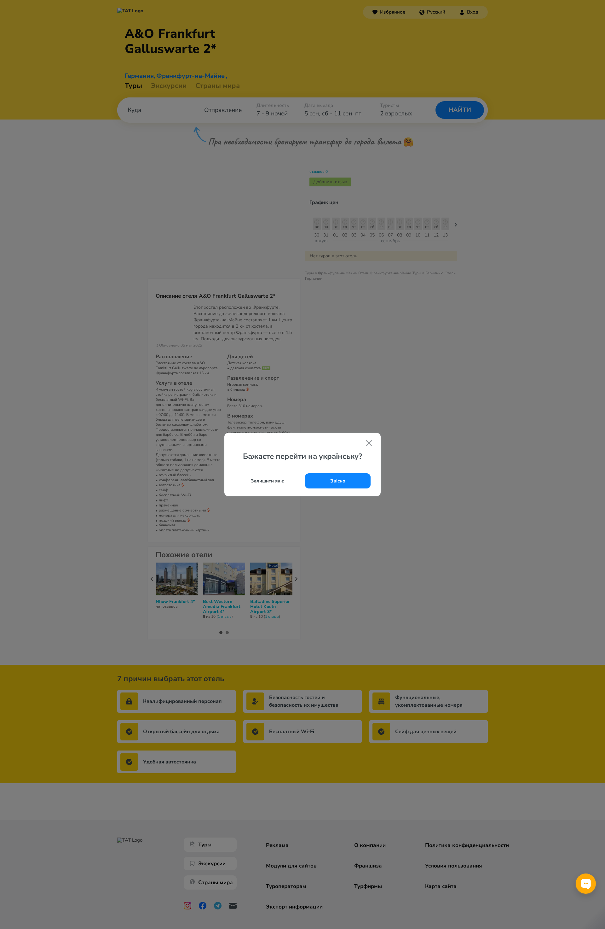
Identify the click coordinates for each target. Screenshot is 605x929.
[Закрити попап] (369, 443)
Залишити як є (267, 481)
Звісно (337, 481)
